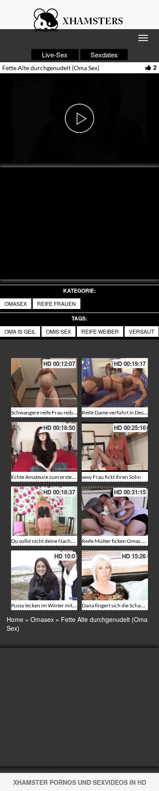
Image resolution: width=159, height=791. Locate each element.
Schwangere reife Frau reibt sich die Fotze (59, 412)
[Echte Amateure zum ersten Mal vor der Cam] (44, 447)
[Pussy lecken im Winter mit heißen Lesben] (44, 575)
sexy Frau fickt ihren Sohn (111, 477)
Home (15, 619)
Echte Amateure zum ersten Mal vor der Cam (62, 477)
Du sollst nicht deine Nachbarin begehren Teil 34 (66, 541)
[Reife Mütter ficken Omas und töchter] (115, 511)
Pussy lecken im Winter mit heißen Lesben (58, 605)
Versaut (141, 331)
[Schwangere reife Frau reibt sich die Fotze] (44, 383)
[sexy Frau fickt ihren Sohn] (115, 447)
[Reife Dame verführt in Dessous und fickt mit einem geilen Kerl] (115, 383)
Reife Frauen (56, 303)
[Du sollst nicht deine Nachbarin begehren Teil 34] (44, 511)
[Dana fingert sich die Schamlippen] (115, 575)
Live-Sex (55, 54)
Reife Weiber (100, 331)
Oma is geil (20, 331)
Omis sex (58, 331)
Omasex (15, 303)
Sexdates (104, 54)
